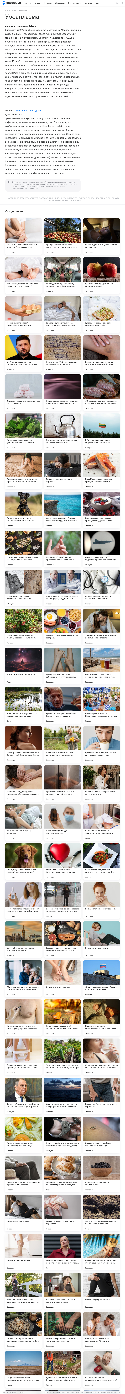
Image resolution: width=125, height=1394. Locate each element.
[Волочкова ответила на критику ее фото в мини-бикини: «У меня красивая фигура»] (62, 1252)
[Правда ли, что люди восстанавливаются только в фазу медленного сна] (101, 1017)
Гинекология (24, 10)
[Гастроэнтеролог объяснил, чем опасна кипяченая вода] (62, 431)
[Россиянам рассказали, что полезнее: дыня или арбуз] (23, 1135)
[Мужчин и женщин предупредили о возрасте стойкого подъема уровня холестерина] (23, 978)
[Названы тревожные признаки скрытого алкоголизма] (62, 1291)
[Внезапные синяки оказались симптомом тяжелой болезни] (101, 353)
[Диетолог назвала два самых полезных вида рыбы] (101, 314)
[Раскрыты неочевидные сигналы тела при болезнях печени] (23, 236)
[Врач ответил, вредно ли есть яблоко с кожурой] (101, 275)
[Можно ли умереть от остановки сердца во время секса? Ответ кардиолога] (23, 275)
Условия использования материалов (66, 1392)
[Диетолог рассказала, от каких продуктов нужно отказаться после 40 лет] (62, 939)
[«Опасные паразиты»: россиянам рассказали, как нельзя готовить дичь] (101, 392)
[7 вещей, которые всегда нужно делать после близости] (101, 627)
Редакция (47, 1392)
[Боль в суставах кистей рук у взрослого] (62, 1213)
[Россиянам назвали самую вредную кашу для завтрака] (101, 510)
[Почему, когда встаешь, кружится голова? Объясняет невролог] (62, 392)
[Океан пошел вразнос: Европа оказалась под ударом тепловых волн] (62, 510)
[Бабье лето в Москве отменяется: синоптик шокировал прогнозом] (62, 900)
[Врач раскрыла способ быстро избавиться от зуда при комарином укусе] (101, 1135)
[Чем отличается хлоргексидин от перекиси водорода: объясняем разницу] (23, 900)
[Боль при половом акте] (23, 1213)
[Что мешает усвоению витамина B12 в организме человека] (23, 549)
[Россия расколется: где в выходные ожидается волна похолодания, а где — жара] (23, 510)
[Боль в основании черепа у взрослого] (62, 471)
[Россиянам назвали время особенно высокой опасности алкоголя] (101, 666)
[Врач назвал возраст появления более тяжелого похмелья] (62, 705)
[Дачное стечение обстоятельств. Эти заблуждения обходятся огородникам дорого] (62, 1369)
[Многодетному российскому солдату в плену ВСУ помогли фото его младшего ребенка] (62, 275)
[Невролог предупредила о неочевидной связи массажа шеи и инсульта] (23, 783)
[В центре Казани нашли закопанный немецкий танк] (23, 588)
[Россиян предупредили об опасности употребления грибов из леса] (23, 1330)
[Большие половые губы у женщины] (23, 822)
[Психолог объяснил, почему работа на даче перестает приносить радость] (62, 744)
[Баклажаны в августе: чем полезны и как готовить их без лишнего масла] (101, 861)
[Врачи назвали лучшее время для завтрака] (62, 627)
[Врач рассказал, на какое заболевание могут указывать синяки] (62, 666)
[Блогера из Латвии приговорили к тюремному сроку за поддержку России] (62, 1135)
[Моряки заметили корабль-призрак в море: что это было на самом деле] (23, 1369)
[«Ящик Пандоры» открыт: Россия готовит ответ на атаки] (101, 978)
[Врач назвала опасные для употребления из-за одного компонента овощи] (23, 431)
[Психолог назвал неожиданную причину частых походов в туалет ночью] (23, 1057)
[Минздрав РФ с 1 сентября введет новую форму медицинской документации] (62, 588)
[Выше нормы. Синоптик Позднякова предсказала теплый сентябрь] (101, 705)
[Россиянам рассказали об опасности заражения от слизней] (62, 1017)
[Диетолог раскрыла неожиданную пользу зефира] (23, 392)
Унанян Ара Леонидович (29, 110)
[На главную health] (13, 3)
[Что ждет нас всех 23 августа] (23, 666)
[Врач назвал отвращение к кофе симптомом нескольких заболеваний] (101, 744)
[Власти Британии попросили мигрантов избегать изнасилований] (23, 939)
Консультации (10, 10)
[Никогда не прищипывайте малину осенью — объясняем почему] (23, 627)
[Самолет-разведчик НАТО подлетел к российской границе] (101, 549)
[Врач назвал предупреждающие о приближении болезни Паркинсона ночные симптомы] (23, 1174)
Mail (3, 1392)
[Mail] (3, 3)
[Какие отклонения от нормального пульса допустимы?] (101, 1369)
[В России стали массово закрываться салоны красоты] (101, 822)
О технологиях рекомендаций (105, 1392)
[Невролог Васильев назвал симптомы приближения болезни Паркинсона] (23, 1291)
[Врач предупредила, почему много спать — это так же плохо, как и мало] (62, 314)
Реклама (21, 1392)
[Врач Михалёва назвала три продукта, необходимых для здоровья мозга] (101, 471)
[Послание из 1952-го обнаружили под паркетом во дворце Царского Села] (62, 353)
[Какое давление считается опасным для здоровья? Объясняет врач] (101, 588)
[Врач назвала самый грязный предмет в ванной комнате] (62, 783)
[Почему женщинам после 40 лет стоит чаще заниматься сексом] (101, 1252)
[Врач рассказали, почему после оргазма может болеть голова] (23, 471)
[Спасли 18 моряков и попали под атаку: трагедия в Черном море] (62, 1096)
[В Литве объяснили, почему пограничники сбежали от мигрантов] (101, 431)
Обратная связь (87, 1392)
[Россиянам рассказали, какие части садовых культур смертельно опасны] (62, 1330)
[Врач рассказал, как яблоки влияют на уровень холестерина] (62, 236)
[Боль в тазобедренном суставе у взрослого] (101, 1096)
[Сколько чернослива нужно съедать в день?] (101, 1174)
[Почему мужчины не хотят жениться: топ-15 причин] (101, 1330)
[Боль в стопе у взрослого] (62, 978)
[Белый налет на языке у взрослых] (101, 900)
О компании (11, 1392)
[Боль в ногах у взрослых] (23, 1252)
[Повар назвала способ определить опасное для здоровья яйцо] (23, 314)
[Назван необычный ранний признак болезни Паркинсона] (62, 549)
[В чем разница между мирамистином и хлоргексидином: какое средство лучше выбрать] (62, 822)
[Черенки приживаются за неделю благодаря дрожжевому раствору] (62, 1057)
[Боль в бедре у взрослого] (101, 1291)
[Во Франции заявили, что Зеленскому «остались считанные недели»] (23, 353)
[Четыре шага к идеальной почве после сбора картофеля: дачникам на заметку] (101, 1213)
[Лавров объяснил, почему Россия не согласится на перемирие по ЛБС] (23, 1096)
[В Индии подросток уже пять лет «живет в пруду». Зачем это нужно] (23, 705)
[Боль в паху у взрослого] (101, 939)
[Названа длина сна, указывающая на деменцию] (101, 236)
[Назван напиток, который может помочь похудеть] (101, 783)
